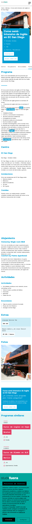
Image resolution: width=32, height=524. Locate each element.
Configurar (23, 520)
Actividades (22, 67)
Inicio (2, 8)
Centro (3, 67)
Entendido (8, 520)
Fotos (30, 67)
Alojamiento (12, 67)
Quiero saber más (11, 59)
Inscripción (9, 54)
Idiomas (7, 8)
